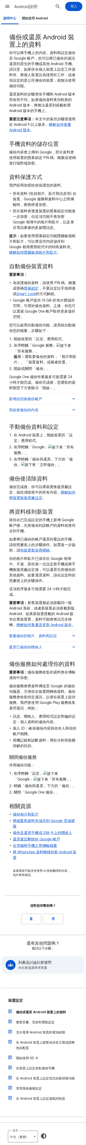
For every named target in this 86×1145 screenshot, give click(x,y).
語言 (15, 1130)
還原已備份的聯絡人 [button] (25, 647)
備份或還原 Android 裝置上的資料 (41, 1012)
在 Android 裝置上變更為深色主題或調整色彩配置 (45, 1045)
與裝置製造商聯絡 (35, 550)
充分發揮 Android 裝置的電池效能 (40, 1032)
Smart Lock (26, 294)
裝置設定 (15, 1000)
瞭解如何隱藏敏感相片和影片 (33, 252)
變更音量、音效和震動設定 (35, 1022)
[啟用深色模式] (43, 1136)
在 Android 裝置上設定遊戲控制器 (40, 1098)
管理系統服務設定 (29, 1088)
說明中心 (9, 18)
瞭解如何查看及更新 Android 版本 (44, 625)
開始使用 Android (35, 18)
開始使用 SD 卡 (27, 1058)
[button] (7, 6)
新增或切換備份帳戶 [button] (25, 399)
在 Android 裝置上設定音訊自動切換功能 (45, 1078)
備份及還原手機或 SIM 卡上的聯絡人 (42, 833)
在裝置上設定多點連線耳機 (35, 1068)
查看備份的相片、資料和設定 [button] (33, 636)
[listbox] (23, 1136)
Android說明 (25, 6)
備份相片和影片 (26, 814)
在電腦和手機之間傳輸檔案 (35, 845)
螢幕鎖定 (31, 288)
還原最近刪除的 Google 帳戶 (36, 839)
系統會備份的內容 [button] (24, 410)
